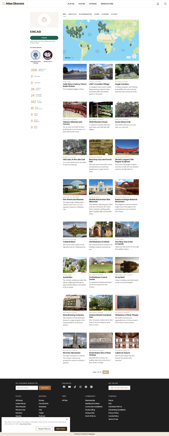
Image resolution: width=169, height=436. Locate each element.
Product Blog (90, 410)
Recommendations (85, 14)
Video (41, 413)
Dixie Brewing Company (73, 315)
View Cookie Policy (25, 424)
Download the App (121, 388)
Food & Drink (43, 403)
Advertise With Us (115, 406)
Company (112, 396)
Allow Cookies (60, 429)
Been (64, 14)
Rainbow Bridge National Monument (126, 200)
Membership (90, 400)
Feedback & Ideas (92, 403)
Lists (40, 410)
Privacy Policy (113, 413)
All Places (19, 400)
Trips (64, 396)
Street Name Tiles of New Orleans (100, 354)
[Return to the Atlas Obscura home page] (13, 3)
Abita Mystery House (98, 122)
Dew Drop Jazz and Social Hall (100, 160)
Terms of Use (113, 419)
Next (105, 372)
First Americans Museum (73, 199)
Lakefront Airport (122, 353)
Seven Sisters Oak (123, 122)
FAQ (109, 403)
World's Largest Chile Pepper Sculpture (124, 160)
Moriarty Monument (71, 353)
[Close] (67, 419)
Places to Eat (20, 410)
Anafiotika (67, 277)
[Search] (165, 3)
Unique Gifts (89, 413)
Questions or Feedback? (84, 434)
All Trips (65, 400)
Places (18, 396)
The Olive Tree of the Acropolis (124, 243)
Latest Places (21, 403)
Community (90, 396)
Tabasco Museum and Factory (72, 123)
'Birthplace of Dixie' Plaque (126, 315)
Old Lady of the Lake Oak (74, 159)
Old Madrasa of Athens (99, 242)
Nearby (19, 416)
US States (114, 14)
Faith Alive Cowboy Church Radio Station (75, 85)
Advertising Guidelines (117, 410)
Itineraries (42, 406)
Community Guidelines (93, 406)
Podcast (42, 416)
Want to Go (72, 14)
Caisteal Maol (69, 242)
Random (19, 413)
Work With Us (90, 416)
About (110, 400)
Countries (105, 14)
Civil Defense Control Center (98, 278)
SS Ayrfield (120, 277)
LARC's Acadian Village (99, 84)
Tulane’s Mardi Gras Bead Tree (100, 316)
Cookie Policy (113, 416)
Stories (96, 14)
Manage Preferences (44, 429)
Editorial (43, 396)
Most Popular (21, 406)
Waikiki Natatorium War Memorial (99, 200)
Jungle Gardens (122, 84)
